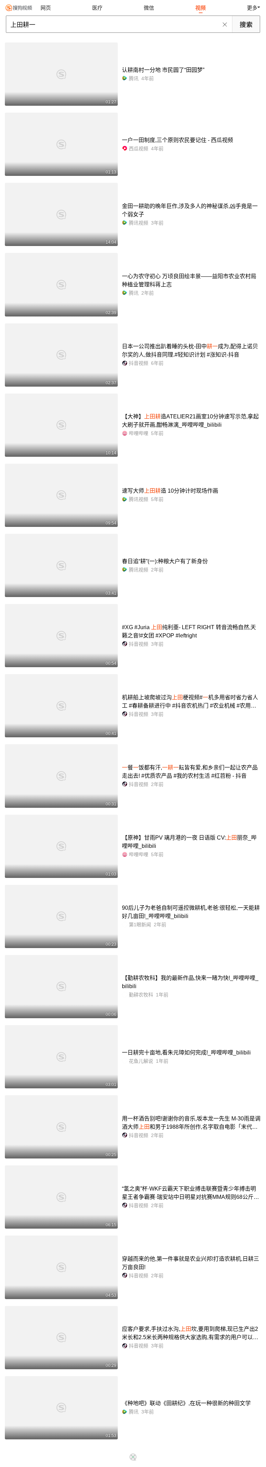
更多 (252, 8)
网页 (46, 8)
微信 (149, 8)
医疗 (97, 8)
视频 (200, 8)
